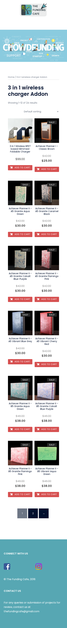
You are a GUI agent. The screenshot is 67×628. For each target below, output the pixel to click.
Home (11, 77)
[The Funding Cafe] (33, 9)
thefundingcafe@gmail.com (21, 611)
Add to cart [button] (22, 167)
